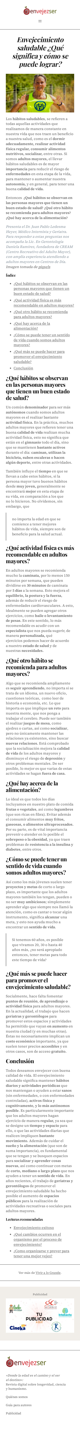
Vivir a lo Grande (48, 1272)
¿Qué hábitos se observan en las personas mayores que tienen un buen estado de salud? (41, 288)
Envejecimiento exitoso (34, 1227)
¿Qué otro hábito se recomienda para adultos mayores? (41, 314)
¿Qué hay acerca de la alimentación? (32, 326)
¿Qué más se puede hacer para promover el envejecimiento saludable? (39, 356)
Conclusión (23, 368)
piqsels (44, 266)
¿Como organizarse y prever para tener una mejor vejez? (41, 1253)
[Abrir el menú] (40, 21)
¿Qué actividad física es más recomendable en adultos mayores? (44, 303)
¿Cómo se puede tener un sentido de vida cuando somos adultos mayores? (42, 339)
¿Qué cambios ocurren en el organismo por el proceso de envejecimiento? (38, 1239)
